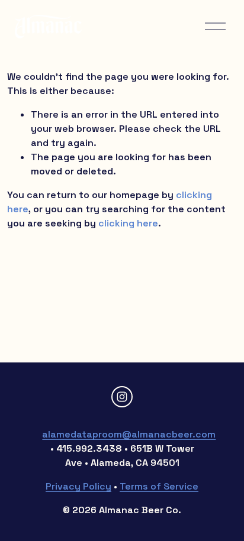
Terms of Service (159, 486)
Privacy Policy (78, 486)
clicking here (128, 223)
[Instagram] (122, 396)
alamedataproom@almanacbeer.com (129, 434)
